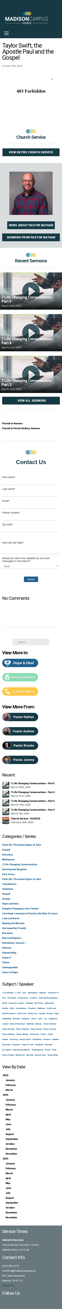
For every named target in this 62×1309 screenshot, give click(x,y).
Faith (12, 1008)
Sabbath (55, 1039)
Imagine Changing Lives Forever (20, 908)
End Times (39, 1003)
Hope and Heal (10, 903)
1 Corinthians (8, 993)
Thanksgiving (37, 1050)
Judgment (52, 1019)
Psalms (5, 1039)
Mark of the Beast (17, 1024)
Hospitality (6, 1019)
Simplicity (39, 1045)
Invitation (25, 1019)
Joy (45, 1019)
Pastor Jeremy (49, 1029)
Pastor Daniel (36, 1029)
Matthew (30, 1024)
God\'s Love (32, 1014)
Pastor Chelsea (22, 1029)
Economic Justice (16, 1003)
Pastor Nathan (21, 428)
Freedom (32, 1008)
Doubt (4, 1003)
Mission (38, 1024)
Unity (54, 1050)
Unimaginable (10, 967)
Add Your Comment (31, 610)
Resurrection (25, 1039)
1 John (18, 993)
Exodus (5, 1008)
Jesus (33, 1019)
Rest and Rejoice (11, 938)
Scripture (16, 1045)
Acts (24, 993)
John (40, 1019)
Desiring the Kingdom (14, 869)
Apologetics (33, 993)
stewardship (52, 1055)
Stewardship (9, 952)
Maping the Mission (13, 923)
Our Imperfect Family (14, 928)
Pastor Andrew (50, 1024)
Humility (16, 1019)
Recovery (7, 854)
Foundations (9, 884)
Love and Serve (10, 918)
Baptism (42, 993)
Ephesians (49, 1003)
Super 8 (6, 957)
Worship (29, 1055)
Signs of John (28, 1045)
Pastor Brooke (8, 1029)
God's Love (51, 1008)
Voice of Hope (10, 972)
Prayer (50, 1034)
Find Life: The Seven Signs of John (21, 844)
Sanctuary (6, 1045)
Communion (23, 998)
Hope (56, 1014)
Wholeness (8, 859)
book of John (40, 1055)
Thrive (5, 962)
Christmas (11, 998)
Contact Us (8, 1285)
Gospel (6, 849)
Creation (33, 998)
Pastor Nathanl (8, 1034)
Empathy (29, 1003)
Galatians (7, 888)
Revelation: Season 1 (14, 942)
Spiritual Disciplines (21, 1050)
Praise (43, 1034)
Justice (5, 1024)
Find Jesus (8, 874)
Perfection (34, 1034)
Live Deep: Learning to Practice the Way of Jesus (30, 913)
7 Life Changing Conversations (19, 864)
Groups (6, 898)
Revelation (37, 1039)
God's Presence (8, 1014)
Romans (18, 423)
